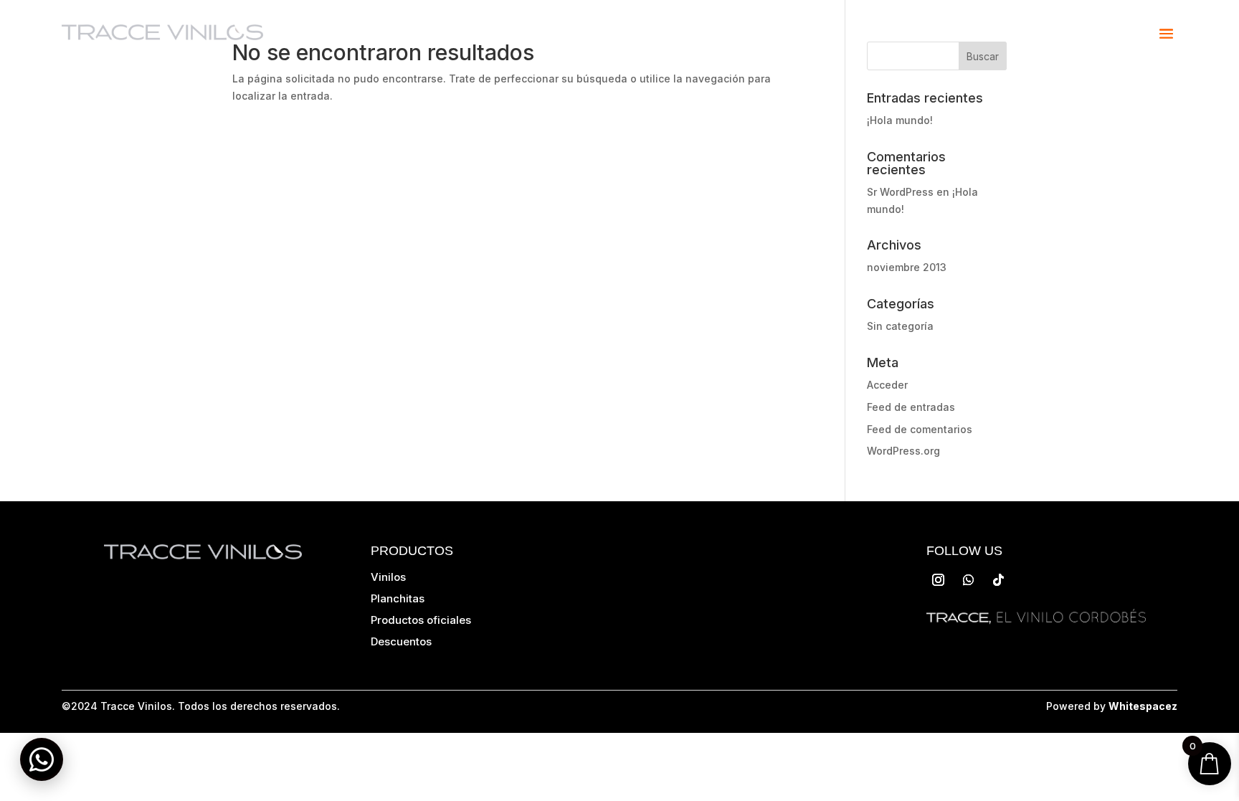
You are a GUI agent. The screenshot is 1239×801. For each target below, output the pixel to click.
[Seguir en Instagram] (938, 580)
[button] (41, 759)
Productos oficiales (421, 620)
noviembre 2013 (906, 267)
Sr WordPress (900, 192)
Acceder (887, 385)
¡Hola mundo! (900, 120)
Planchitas (397, 598)
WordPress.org (903, 451)
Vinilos (388, 577)
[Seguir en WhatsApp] (968, 580)
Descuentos (401, 641)
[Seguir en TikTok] (999, 580)
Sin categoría (900, 326)
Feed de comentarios (919, 429)
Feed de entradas (911, 407)
